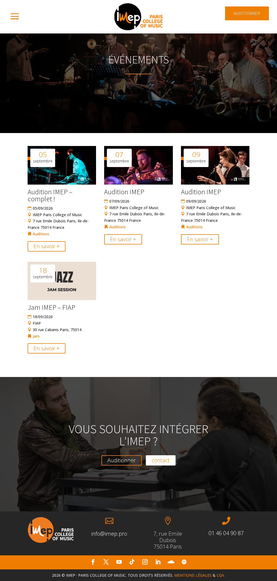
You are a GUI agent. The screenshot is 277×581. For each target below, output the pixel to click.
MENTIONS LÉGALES (193, 575)
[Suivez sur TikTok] (132, 561)
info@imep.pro (109, 533)
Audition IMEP (124, 191)
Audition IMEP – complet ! (50, 195)
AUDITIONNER (247, 13)
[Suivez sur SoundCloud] (171, 561)
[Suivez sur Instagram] (145, 561)
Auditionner (121, 460)
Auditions (41, 233)
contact (161, 460)
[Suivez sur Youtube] (119, 561)
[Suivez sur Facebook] (93, 561)
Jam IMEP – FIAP (51, 307)
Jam (36, 336)
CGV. (221, 575)
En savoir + (47, 246)
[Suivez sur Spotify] (184, 561)
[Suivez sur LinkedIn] (158, 561)
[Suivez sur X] (106, 561)
